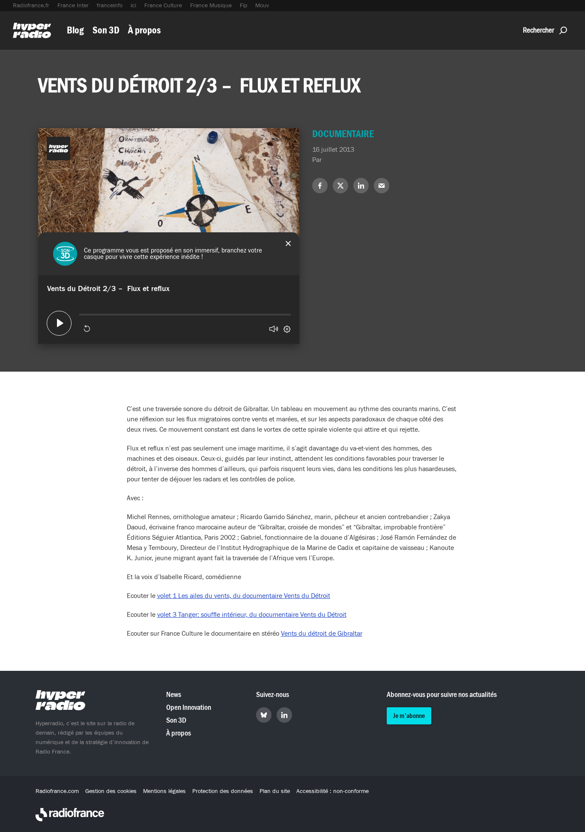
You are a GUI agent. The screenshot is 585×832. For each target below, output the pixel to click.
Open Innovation (188, 707)
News (173, 694)
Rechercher (538, 30)
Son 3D (106, 30)
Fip (243, 5)
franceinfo (109, 5)
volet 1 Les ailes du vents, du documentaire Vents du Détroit (243, 596)
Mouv (262, 5)
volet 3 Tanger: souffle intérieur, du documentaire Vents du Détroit (251, 615)
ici (133, 5)
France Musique (211, 5)
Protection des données (222, 791)
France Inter (73, 5)
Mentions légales (164, 791)
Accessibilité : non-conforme (332, 791)
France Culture (163, 5)
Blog (75, 30)
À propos (144, 30)
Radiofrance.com (57, 791)
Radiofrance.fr (31, 5)
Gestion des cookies (111, 791)
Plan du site (275, 791)
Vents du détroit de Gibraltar (321, 633)
